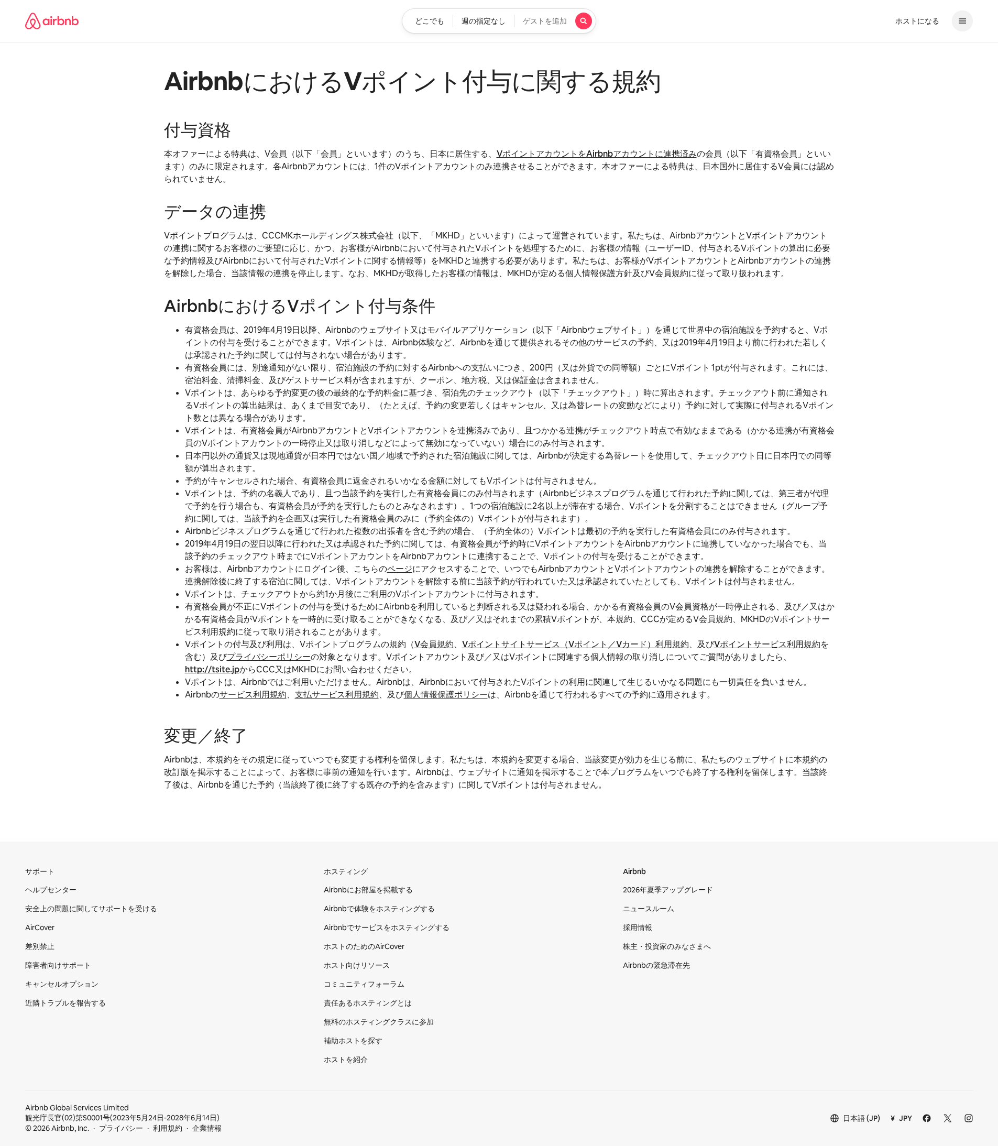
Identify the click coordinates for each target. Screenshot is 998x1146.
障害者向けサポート (58, 965)
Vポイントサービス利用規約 (767, 644)
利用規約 (167, 1128)
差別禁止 (39, 946)
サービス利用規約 (253, 694)
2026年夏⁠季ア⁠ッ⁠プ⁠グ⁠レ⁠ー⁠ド (668, 889)
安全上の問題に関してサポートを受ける (91, 908)
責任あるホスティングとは (368, 1003)
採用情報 (637, 927)
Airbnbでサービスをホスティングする (386, 927)
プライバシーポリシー (269, 656)
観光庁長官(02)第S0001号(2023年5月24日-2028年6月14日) (122, 1112)
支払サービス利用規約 (337, 694)
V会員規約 (434, 644)
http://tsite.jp (212, 669)
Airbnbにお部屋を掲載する (368, 889)
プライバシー (121, 1128)
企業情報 (207, 1128)
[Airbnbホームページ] (52, 21)
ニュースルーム (648, 908)
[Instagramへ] (968, 1118)
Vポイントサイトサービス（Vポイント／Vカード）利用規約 (575, 644)
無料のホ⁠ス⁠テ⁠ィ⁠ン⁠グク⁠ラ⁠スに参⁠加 (379, 1022)
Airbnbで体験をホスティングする (379, 908)
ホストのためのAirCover (364, 946)
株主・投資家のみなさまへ (667, 946)
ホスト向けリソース (357, 965)
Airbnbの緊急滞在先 (656, 965)
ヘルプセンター (50, 889)
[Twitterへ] (948, 1118)
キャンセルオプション (61, 984)
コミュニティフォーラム (364, 984)
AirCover (39, 927)
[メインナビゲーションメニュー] (962, 20)
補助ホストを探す (353, 1040)
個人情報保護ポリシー (446, 694)
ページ (399, 568)
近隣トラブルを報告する (65, 1003)
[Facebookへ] (927, 1118)
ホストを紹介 (346, 1059)
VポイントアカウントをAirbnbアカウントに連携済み (597, 153)
